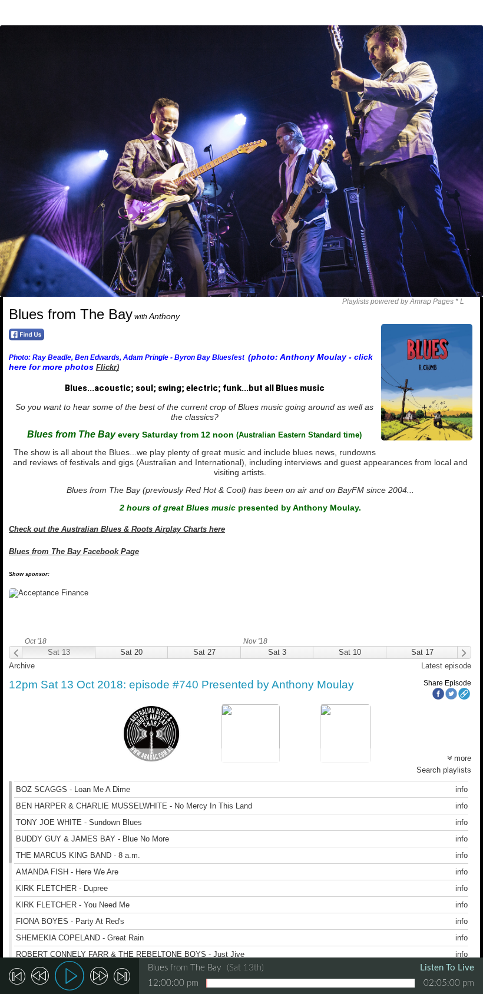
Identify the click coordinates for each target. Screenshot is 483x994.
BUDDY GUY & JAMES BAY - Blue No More (92, 838)
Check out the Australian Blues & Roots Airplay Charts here (117, 529)
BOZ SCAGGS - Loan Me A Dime (73, 789)
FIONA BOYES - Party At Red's (70, 921)
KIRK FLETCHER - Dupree (62, 888)
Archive (22, 665)
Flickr (106, 367)
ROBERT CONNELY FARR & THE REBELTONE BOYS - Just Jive (130, 954)
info (461, 789)
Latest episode (446, 665)
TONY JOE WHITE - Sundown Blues (79, 822)
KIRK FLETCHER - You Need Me (73, 904)
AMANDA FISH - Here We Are (67, 871)
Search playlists (443, 770)
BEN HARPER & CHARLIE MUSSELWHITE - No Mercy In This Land (134, 805)
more (461, 758)
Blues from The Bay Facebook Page (74, 551)
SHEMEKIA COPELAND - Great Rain (80, 937)
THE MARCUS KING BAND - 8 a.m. (78, 855)
